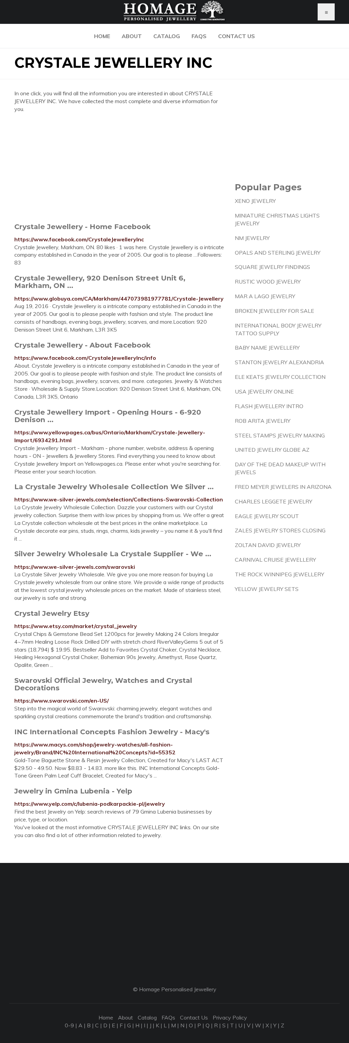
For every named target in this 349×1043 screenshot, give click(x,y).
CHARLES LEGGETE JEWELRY (273, 501)
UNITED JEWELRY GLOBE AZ (272, 449)
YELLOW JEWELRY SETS (267, 588)
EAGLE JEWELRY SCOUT (267, 516)
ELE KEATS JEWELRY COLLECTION (280, 376)
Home (102, 36)
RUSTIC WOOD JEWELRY (268, 281)
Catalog (166, 36)
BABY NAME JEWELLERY (267, 347)
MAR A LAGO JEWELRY (265, 296)
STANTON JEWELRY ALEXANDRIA (279, 362)
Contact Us (236, 36)
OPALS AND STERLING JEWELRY (277, 252)
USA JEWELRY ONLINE (264, 391)
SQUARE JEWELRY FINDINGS (272, 266)
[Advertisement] (119, 167)
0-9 (69, 1025)
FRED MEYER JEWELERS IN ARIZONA (283, 486)
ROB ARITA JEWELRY (262, 420)
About (132, 36)
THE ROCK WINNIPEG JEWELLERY (279, 574)
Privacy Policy (230, 1017)
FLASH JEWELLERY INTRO (269, 406)
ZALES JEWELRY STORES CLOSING (280, 530)
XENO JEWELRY (255, 200)
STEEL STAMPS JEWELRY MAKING (280, 435)
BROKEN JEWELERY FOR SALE (274, 310)
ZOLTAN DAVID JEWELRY (268, 545)
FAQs (199, 36)
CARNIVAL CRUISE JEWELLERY (275, 559)
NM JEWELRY (252, 238)
